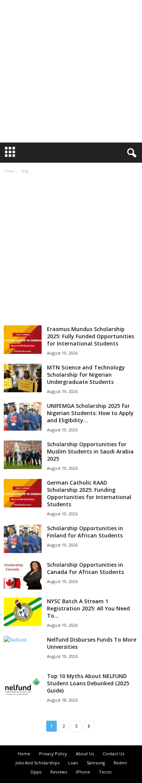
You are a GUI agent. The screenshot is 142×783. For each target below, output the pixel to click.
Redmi (120, 763)
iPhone (83, 772)
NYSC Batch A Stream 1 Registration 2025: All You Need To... (88, 608)
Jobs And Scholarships (37, 763)
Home (9, 171)
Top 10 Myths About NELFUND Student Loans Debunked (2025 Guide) (88, 683)
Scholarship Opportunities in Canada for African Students (85, 568)
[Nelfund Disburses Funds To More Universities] (23, 640)
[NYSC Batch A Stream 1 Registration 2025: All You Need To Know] (23, 612)
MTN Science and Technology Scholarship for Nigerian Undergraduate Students (86, 374)
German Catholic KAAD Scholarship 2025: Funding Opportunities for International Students (89, 493)
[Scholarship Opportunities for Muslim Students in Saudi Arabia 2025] (23, 455)
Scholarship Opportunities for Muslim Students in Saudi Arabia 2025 (90, 451)
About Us (85, 753)
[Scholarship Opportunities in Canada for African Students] (23, 575)
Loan (73, 763)
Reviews (58, 772)
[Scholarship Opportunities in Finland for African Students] (23, 539)
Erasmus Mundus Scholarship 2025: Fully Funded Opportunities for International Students (90, 336)
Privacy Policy (53, 753)
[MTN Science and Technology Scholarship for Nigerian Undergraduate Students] (23, 378)
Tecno (105, 772)
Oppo (36, 772)
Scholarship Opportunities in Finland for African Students (85, 532)
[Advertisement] (71, 71)
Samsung (96, 763)
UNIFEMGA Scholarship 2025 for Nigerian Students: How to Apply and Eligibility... (90, 413)
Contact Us (113, 753)
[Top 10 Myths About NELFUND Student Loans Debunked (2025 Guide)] (23, 686)
